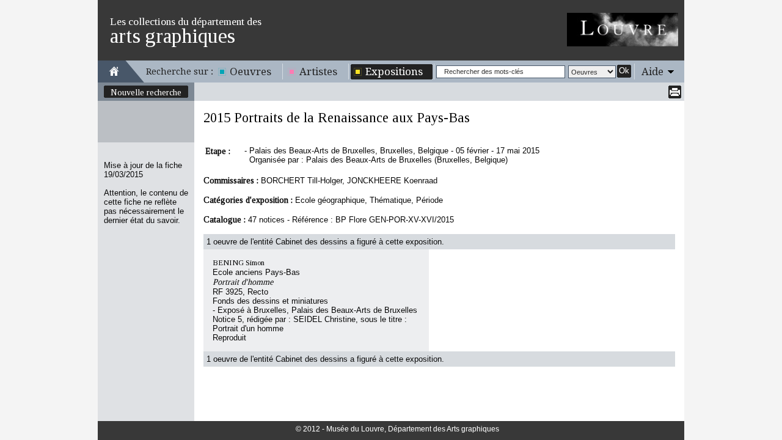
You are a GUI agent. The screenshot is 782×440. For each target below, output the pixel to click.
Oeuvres (250, 71)
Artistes (318, 71)
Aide (652, 71)
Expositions (394, 71)
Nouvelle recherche (146, 92)
